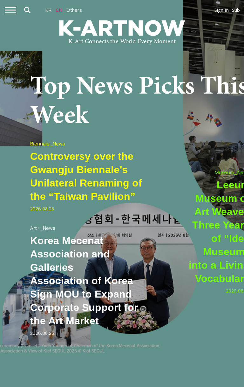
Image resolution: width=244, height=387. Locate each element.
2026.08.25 (42, 209)
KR (48, 10)
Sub (236, 10)
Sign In (221, 10)
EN (59, 10)
